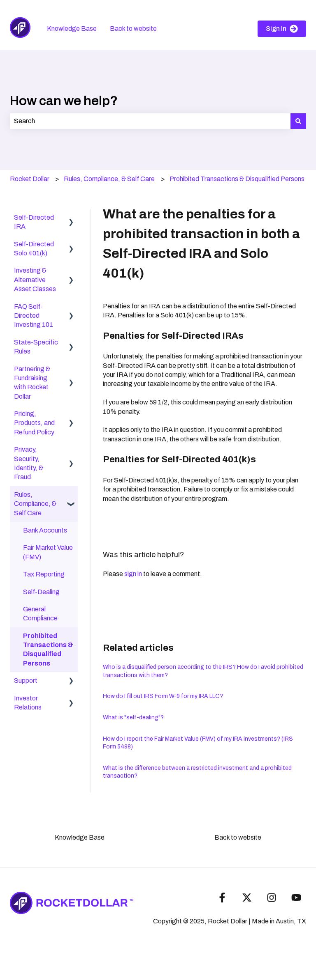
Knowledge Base (72, 28)
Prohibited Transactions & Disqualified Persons (237, 178)
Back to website (133, 28)
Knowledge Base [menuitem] (80, 837)
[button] (71, 218)
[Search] (298, 121)
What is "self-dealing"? (133, 717)
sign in (133, 573)
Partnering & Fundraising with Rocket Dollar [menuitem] (32, 382)
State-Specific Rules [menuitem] (36, 347)
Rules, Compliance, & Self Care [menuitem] (35, 504)
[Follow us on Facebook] (222, 897)
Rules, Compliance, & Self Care (109, 178)
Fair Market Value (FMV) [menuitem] (48, 552)
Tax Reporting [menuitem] (44, 574)
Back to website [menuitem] (237, 837)
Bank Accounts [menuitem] (45, 530)
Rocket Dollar (29, 178)
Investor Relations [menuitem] (28, 703)
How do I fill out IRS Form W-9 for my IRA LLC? (163, 696)
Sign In (276, 28)
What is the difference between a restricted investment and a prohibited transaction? (197, 772)
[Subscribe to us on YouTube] (296, 897)
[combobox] (150, 121)
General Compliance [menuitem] (40, 614)
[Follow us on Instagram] (271, 897)
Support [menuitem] (25, 680)
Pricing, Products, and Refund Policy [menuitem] (34, 423)
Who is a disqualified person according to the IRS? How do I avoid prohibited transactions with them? (203, 671)
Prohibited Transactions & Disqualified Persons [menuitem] (48, 649)
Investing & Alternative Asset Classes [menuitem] (35, 279)
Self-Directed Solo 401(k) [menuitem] (34, 249)
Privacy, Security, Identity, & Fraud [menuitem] (28, 463)
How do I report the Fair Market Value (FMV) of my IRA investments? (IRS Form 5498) (198, 743)
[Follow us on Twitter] (247, 897)
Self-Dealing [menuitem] (41, 591)
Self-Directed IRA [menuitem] (34, 222)
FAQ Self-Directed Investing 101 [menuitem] (33, 315)
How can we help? (64, 101)
